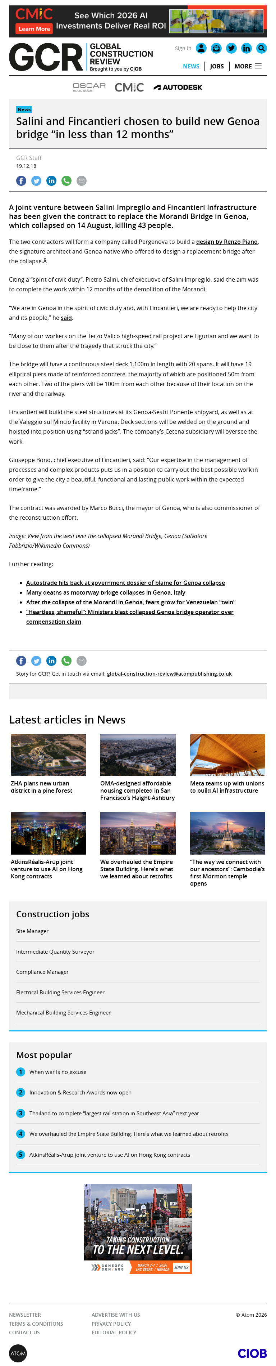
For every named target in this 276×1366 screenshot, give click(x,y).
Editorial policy (114, 1332)
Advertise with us (116, 1314)
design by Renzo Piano (227, 242)
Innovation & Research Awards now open (80, 1092)
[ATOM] (73, 1353)
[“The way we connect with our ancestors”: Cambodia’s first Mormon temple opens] (227, 833)
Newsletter (25, 1314)
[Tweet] (36, 181)
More (243, 66)
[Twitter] (231, 48)
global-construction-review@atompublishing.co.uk (169, 673)
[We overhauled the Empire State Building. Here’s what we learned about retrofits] (137, 833)
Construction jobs (52, 914)
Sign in (183, 48)
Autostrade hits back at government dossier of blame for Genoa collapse (125, 583)
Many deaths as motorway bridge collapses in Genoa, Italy (105, 592)
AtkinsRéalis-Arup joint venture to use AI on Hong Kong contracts (109, 1154)
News (191, 66)
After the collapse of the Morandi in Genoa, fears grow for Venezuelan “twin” (130, 602)
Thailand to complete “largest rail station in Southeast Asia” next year (114, 1113)
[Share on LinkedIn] (51, 181)
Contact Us (24, 1332)
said (66, 318)
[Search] (261, 48)
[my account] (201, 48)
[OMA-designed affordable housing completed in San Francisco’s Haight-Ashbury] (137, 755)
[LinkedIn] (246, 48)
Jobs (217, 66)
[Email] (216, 48)
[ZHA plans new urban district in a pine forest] (48, 755)
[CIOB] (202, 1353)
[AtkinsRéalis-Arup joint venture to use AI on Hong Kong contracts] (48, 833)
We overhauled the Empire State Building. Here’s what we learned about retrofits (129, 1133)
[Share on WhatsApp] (66, 181)
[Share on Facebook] (21, 181)
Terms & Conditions (36, 1323)
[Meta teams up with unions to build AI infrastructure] (227, 755)
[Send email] (82, 181)
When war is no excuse (57, 1071)
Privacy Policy (111, 1323)
